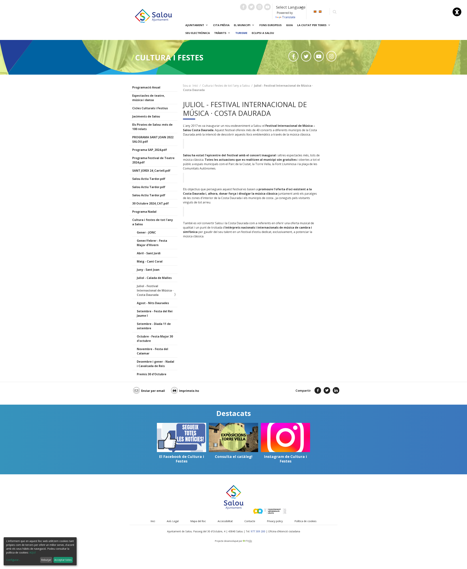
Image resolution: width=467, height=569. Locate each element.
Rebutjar (46, 560)
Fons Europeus (270, 25)
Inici (195, 86)
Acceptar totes (63, 560)
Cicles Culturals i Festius (150, 108)
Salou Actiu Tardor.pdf (148, 179)
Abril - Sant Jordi (149, 253)
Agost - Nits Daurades (153, 303)
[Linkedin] (336, 390)
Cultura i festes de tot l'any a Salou (152, 222)
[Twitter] (327, 390)
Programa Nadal (144, 212)
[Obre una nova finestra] (243, 7)
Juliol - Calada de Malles (154, 278)
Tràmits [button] (220, 33)
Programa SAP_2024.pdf (149, 150)
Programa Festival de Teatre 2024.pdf (153, 160)
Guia (289, 25)
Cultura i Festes (169, 57)
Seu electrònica (197, 33)
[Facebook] (317, 390)
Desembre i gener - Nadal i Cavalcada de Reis (155, 364)
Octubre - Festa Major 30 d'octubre (155, 338)
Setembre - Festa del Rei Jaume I (155, 313)
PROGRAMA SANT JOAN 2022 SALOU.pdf (152, 139)
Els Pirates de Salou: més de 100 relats (152, 127)
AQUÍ (32, 552)
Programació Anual (146, 87)
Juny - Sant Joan (148, 270)
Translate (288, 17)
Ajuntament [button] (195, 25)
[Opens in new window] (293, 56)
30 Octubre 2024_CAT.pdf (150, 203)
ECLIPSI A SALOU (263, 33)
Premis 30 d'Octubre (151, 374)
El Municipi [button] (242, 25)
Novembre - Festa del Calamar (152, 351)
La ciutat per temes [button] (312, 25)
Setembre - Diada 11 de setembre (154, 326)
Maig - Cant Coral (150, 261)
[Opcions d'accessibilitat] (457, 11)
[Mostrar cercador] (334, 12)
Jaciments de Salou (146, 116)
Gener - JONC (146, 232)
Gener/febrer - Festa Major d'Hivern (152, 243)
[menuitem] (315, 11)
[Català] (315, 11)
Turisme (241, 33)
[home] (153, 15)
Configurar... (13, 560)
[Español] (320, 11)
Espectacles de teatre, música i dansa (148, 98)
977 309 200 (258, 531)
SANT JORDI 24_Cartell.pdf (151, 171)
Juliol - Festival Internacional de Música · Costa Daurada (155, 290)
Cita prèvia (221, 25)
